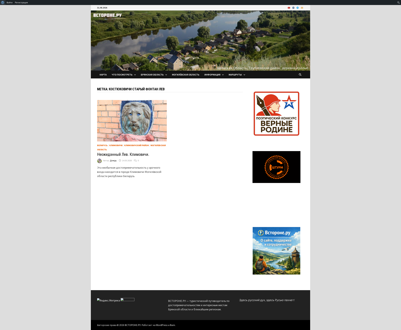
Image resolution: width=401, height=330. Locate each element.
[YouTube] (289, 7)
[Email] (302, 7)
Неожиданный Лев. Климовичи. (123, 154)
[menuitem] (2, 2)
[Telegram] (298, 7)
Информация (212, 74)
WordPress (162, 325)
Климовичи (115, 145)
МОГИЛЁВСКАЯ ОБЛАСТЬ (185, 74)
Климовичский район (136, 145)
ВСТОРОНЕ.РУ (133, 325)
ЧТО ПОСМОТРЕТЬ (122, 74)
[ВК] (294, 7)
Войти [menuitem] (10, 2)
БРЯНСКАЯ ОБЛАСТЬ (152, 74)
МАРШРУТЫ (235, 74)
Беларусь (102, 145)
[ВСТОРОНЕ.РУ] (200, 40)
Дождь (113, 160)
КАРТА (103, 74)
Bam (172, 325)
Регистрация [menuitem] (21, 2)
